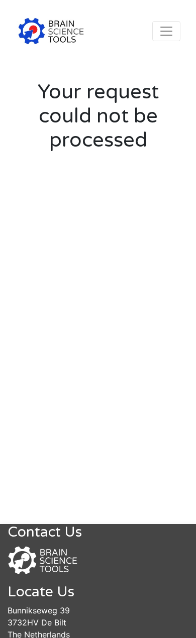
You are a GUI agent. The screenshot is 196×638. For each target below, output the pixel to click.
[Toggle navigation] (166, 31)
